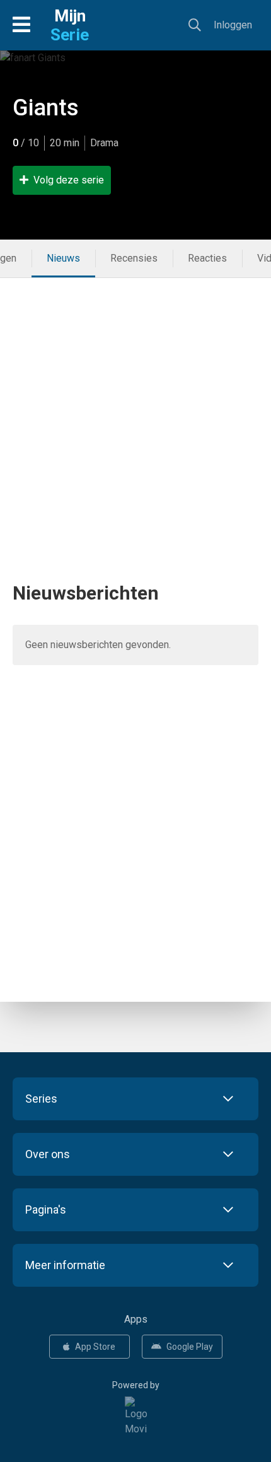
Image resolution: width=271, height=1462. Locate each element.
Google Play (189, 1347)
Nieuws (63, 258)
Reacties (207, 258)
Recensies (134, 258)
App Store (95, 1347)
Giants (46, 108)
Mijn (69, 25)
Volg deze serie (68, 180)
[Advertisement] (135, 413)
